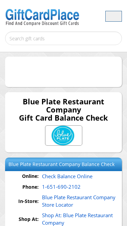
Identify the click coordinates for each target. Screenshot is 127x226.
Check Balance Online (67, 176)
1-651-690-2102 (61, 186)
